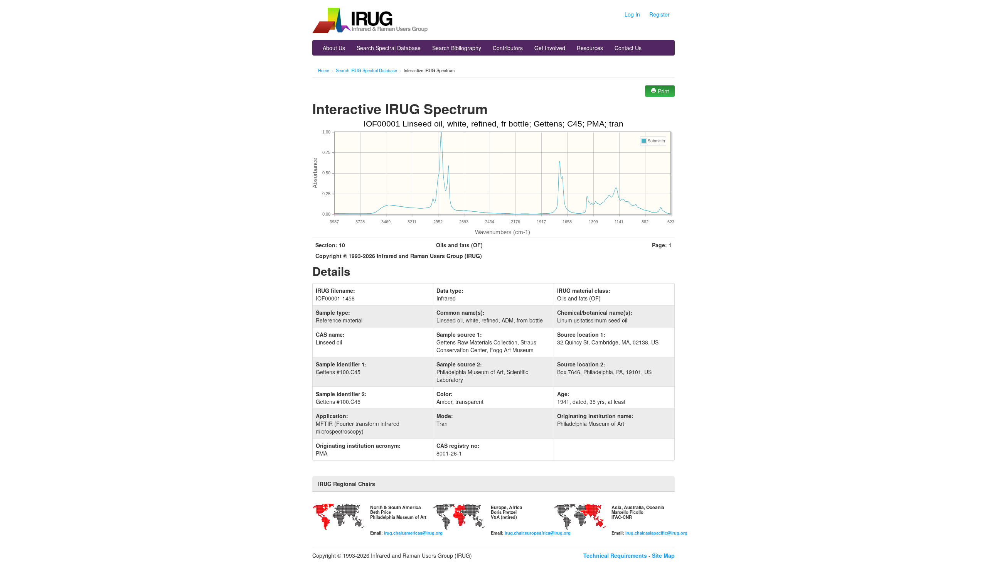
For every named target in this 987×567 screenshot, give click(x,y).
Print (662, 91)
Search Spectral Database (389, 48)
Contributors (508, 48)
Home (323, 70)
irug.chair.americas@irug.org (413, 533)
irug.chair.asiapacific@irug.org (656, 533)
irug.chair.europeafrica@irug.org (538, 533)
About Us (334, 48)
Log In (632, 14)
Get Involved (549, 48)
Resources (590, 48)
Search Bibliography (456, 48)
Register (659, 14)
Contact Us (628, 48)
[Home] (370, 21)
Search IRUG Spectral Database (366, 70)
